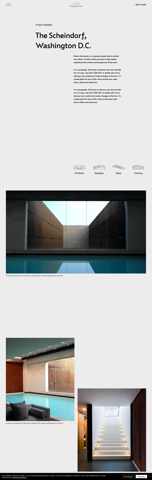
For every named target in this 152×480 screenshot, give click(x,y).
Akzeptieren (141, 476)
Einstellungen (128, 476)
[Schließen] (149, 476)
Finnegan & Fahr (76, 6)
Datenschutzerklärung (19, 477)
